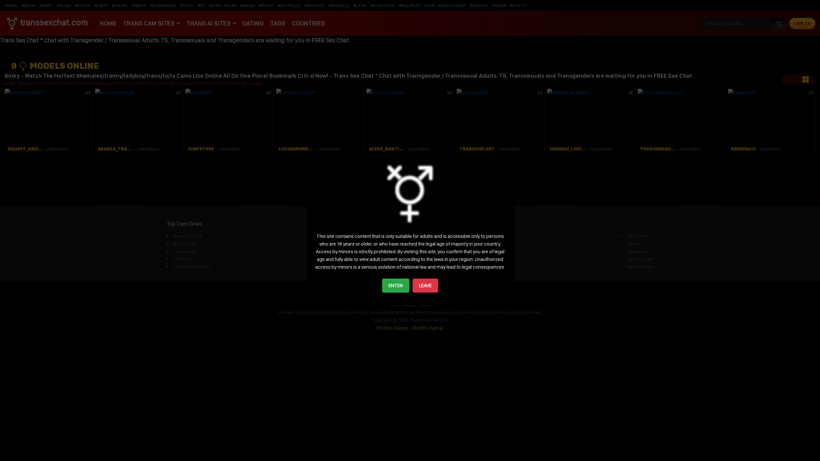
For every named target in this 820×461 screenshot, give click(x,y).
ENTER (396, 285)
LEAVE (425, 285)
